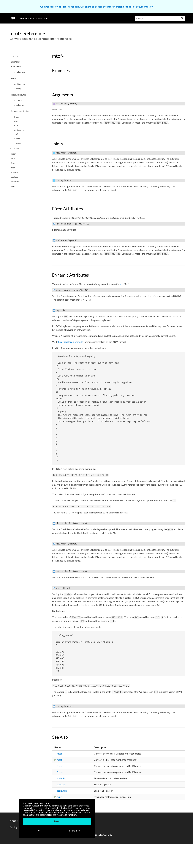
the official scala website (70, 341)
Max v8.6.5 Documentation (33, 18)
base (16, 117)
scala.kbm (15, 181)
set (121, 284)
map (16, 121)
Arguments (16, 66)
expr (13, 186)
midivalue (19, 84)
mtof (13, 154)
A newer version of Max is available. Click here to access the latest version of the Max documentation (96, 6)
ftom (13, 163)
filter (18, 101)
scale (17, 139)
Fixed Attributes (18, 95)
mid (16, 126)
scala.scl (15, 177)
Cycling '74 (107, 835)
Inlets (13, 78)
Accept (57, 821)
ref (16, 134)
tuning (18, 89)
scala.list (15, 172)
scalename (19, 72)
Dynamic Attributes (20, 111)
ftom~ (14, 167)
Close (39, 830)
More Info (74, 830)
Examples (15, 62)
